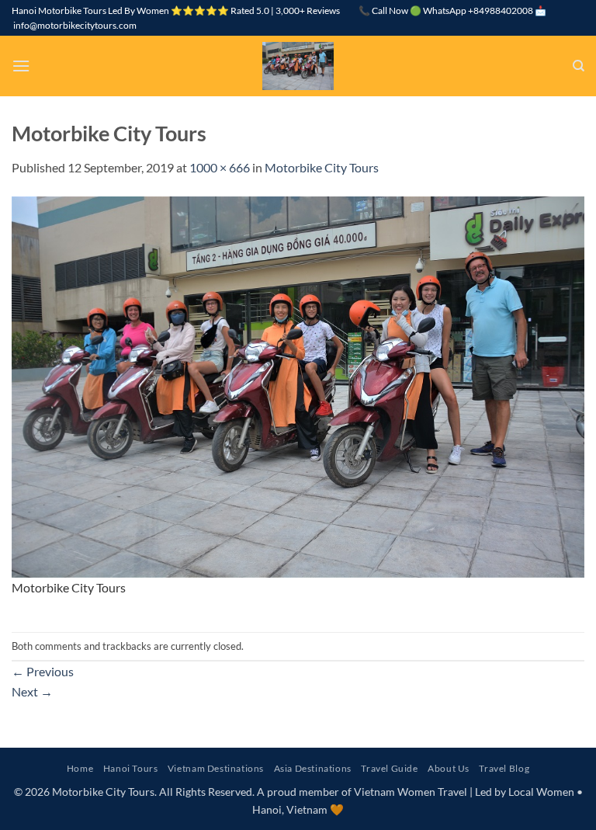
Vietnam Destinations (216, 768)
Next (32, 691)
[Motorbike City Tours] (298, 384)
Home (80, 768)
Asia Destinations (313, 768)
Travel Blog (504, 768)
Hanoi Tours (130, 768)
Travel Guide (389, 768)
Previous (43, 671)
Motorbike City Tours (322, 167)
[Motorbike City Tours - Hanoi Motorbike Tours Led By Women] (298, 65)
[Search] (578, 66)
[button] (21, 66)
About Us (449, 768)
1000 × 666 (219, 167)
